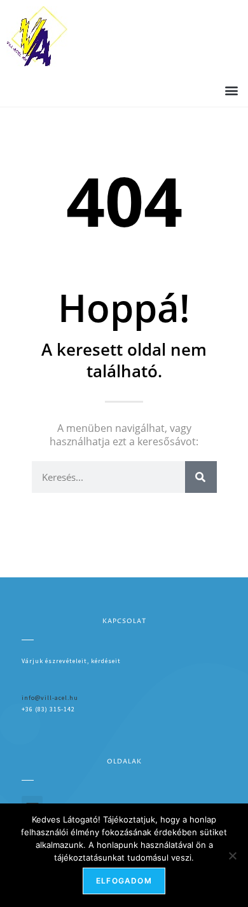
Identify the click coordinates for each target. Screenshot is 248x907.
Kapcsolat (124, 621)
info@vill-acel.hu (50, 698)
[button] (231, 89)
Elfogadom (124, 880)
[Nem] (232, 855)
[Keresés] (201, 477)
